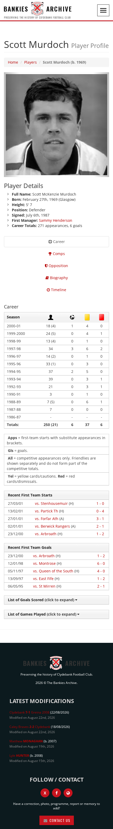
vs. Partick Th (46, 511)
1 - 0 (100, 503)
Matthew (26, 741)
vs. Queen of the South (53, 570)
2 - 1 (100, 526)
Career (58, 241)
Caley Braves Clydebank (29, 727)
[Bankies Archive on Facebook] (56, 792)
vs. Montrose (44, 563)
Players (30, 62)
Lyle (19, 755)
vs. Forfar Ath (46, 518)
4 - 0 (101, 570)
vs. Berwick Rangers (52, 526)
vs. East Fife (43, 578)
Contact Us (59, 820)
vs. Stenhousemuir (51, 503)
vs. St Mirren (44, 586)
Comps (58, 253)
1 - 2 (100, 533)
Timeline (58, 289)
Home (13, 62)
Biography (58, 277)
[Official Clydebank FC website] (68, 792)
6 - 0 (101, 563)
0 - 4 (100, 511)
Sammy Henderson (55, 220)
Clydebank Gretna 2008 (29, 712)
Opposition (58, 265)
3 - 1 (100, 518)
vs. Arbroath (45, 533)
